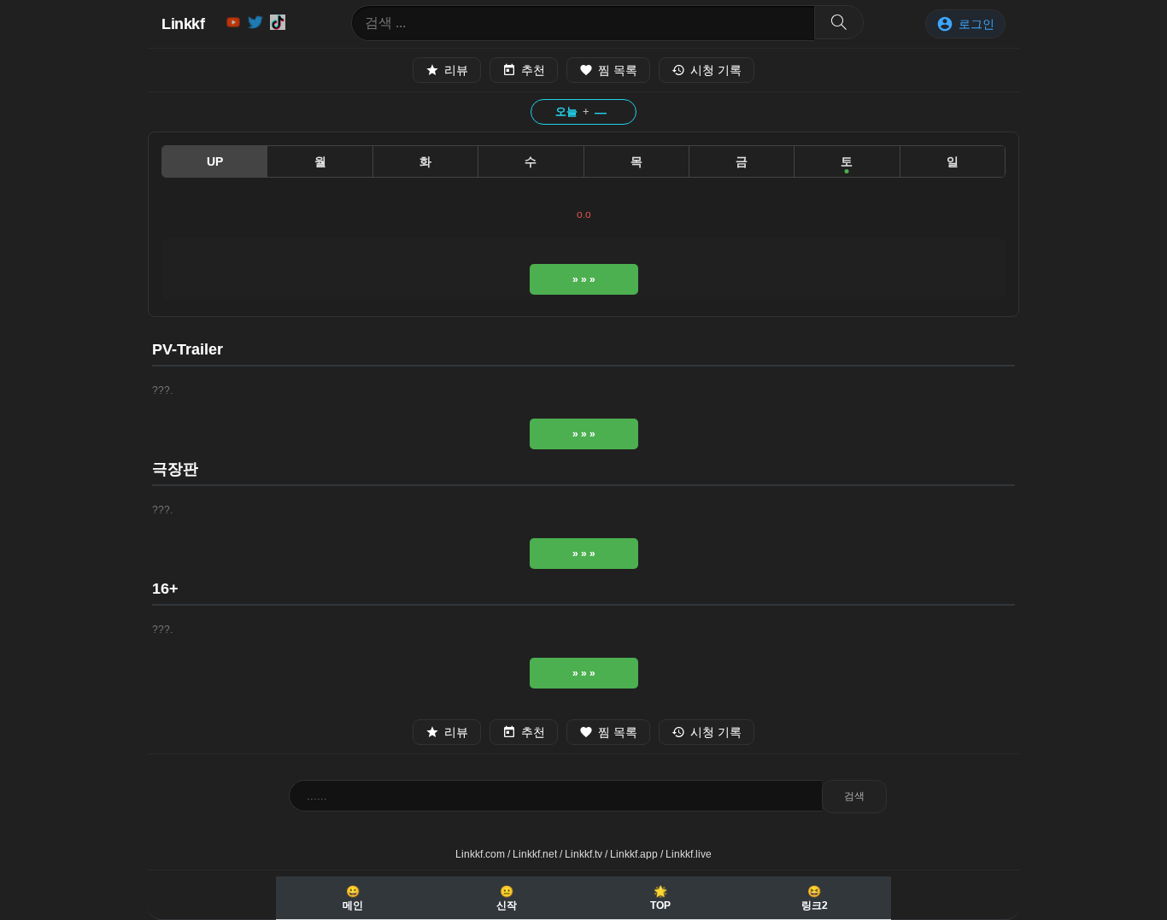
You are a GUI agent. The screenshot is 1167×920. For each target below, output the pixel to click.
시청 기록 (716, 70)
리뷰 (456, 70)
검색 (854, 796)
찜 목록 (617, 70)
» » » (583, 279)
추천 (533, 70)
